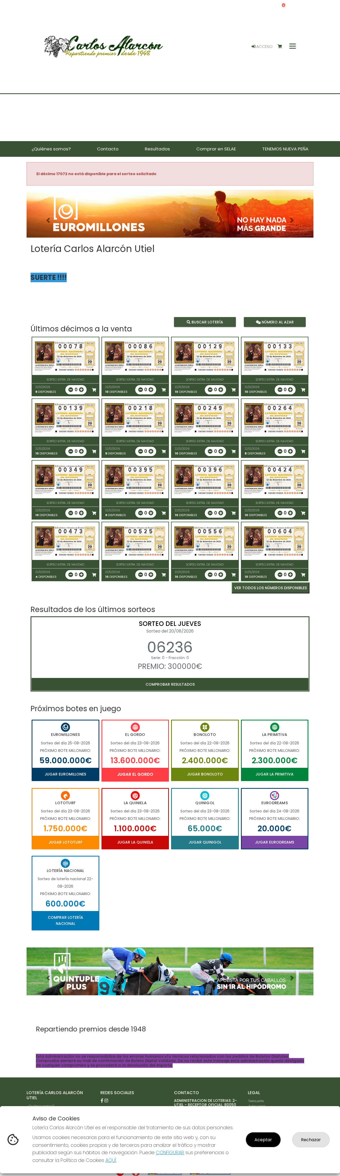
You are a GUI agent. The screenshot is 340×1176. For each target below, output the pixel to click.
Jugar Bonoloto (205, 774)
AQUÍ (110, 1160)
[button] (48, 220)
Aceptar (263, 1140)
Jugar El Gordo (135, 774)
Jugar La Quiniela (135, 842)
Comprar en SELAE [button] (216, 149)
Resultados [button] (157, 149)
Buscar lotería (206, 322)
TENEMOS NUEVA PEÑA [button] (285, 149)
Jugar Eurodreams (274, 842)
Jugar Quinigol (205, 842)
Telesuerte (256, 1101)
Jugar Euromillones (65, 774)
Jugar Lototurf (65, 842)
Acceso (264, 46)
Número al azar (277, 322)
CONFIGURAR (170, 1152)
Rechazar (311, 1140)
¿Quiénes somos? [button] (51, 149)
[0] (282, 47)
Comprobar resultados (170, 684)
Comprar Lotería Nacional (65, 920)
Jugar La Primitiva (275, 774)
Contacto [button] (107, 149)
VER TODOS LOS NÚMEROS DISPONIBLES (270, 588)
